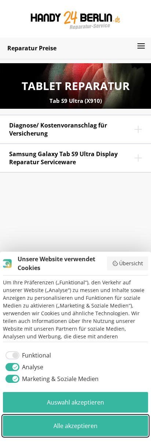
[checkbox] (27, 355)
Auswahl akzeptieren (75, 402)
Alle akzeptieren (75, 426)
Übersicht (131, 263)
